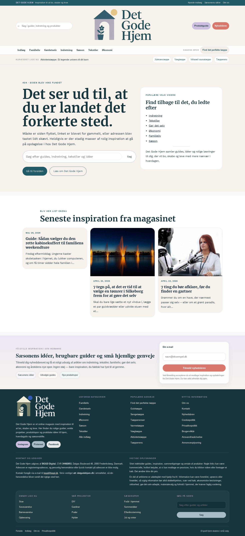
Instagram (23, 444)
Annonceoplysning (191, 442)
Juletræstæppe (161, 59)
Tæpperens (221, 59)
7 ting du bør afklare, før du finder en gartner (185, 289)
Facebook (54, 444)
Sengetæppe (137, 414)
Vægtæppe (179, 59)
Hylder (75, 517)
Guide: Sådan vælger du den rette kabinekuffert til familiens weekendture (54, 243)
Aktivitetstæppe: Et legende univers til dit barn (64, 59)
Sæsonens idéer (212, 3)
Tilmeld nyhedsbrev (194, 368)
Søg (129, 156)
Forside (19, 531)
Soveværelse (25, 507)
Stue (21, 501)
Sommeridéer (130, 507)
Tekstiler (93, 50)
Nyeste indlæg (195, 3)
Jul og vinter (130, 517)
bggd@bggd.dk (51, 473)
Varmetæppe (137, 425)
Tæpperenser (137, 420)
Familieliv (34, 50)
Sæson (80, 50)
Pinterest (38, 444)
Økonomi (107, 50)
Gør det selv (157, 125)
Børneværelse (26, 512)
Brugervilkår (188, 431)
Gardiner (76, 507)
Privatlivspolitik (189, 425)
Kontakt (186, 408)
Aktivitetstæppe (138, 437)
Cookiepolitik (188, 420)
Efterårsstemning (132, 512)
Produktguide (201, 26)
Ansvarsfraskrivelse (192, 437)
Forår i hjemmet (131, 501)
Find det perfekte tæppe (214, 50)
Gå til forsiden (34, 171)
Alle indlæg (84, 437)
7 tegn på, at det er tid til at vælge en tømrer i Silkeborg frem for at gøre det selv (118, 291)
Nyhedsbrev (221, 26)
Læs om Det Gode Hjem (68, 171)
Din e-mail (168, 347)
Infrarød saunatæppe (201, 59)
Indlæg (21, 50)
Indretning (66, 50)
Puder (74, 512)
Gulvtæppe (136, 408)
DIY (73, 501)
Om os (226, 3)
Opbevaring (24, 517)
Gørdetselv (50, 50)
